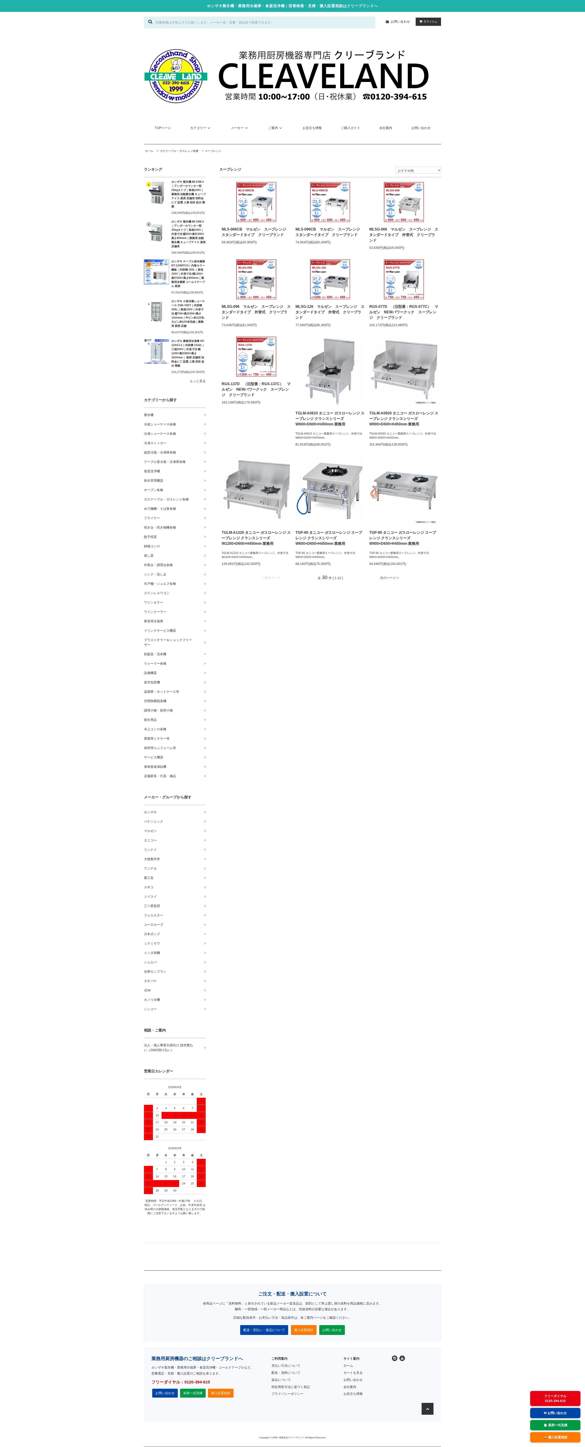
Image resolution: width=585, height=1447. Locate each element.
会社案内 (385, 128)
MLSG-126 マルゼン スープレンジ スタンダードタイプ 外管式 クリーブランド (329, 312)
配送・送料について (285, 1373)
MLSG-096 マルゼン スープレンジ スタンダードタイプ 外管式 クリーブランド (256, 312)
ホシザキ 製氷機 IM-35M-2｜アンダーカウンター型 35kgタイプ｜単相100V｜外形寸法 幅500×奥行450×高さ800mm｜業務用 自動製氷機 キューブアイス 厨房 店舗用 (188, 234)
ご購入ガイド (350, 128)
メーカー (237, 128)
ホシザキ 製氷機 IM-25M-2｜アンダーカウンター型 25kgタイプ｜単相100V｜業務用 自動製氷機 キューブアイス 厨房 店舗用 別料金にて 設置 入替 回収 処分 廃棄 (188, 194)
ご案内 (273, 128)
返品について (281, 1380)
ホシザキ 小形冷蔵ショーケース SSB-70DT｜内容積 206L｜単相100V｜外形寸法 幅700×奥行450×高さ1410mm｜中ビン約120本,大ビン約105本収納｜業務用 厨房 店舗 (188, 314)
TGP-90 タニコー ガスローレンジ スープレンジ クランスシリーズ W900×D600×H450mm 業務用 (402, 538)
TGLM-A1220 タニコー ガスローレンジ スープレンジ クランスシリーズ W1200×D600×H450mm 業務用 (256, 538)
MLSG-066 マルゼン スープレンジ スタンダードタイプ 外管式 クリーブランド (403, 234)
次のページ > (389, 578)
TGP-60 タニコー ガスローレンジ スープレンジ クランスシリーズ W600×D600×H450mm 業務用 (328, 538)
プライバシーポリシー (287, 1394)
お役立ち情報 (312, 128)
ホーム (348, 1365)
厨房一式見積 (192, 1393)
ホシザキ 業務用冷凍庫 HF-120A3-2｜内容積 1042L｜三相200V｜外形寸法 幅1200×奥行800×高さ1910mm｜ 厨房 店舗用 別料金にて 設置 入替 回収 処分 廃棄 (188, 353)
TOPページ (163, 128)
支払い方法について (285, 1365)
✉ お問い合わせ (555, 1413)
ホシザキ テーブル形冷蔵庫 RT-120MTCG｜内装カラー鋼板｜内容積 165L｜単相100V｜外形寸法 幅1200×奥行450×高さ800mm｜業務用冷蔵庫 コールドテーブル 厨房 (188, 274)
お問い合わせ (400, 21)
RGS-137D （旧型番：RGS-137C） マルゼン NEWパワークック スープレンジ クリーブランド (256, 389)
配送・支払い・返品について (264, 1330)
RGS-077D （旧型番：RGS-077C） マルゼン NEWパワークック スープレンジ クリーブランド (403, 312)
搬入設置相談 (303, 1330)
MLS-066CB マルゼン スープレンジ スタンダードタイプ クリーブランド (256, 232)
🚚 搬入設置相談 (555, 1437)
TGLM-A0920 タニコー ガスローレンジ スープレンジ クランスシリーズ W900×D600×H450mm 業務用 (403, 418)
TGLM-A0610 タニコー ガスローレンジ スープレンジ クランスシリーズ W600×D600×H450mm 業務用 (329, 418)
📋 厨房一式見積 (555, 1425)
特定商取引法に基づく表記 (290, 1387)
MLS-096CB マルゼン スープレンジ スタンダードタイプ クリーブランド (329, 232)
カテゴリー (198, 128)
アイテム (430, 21)
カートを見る (353, 1373)
